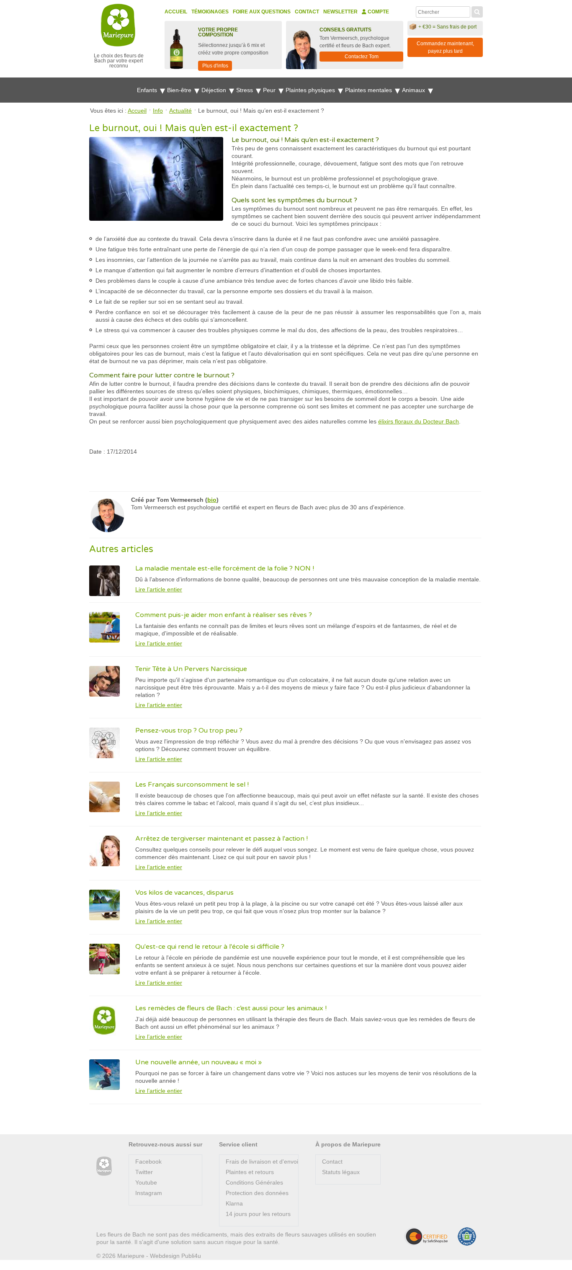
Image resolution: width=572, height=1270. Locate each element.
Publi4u (191, 1255)
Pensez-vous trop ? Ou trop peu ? (188, 730)
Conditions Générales (254, 1182)
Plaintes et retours (250, 1172)
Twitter (144, 1172)
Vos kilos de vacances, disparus (184, 892)
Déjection (214, 90)
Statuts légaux (341, 1172)
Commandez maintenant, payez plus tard (445, 47)
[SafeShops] (426, 1236)
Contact (307, 12)
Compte (377, 12)
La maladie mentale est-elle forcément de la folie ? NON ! (224, 568)
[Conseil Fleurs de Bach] (104, 1166)
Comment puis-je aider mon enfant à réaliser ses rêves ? (223, 615)
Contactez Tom (362, 56)
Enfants (148, 90)
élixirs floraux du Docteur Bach (418, 421)
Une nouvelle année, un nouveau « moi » (198, 1062)
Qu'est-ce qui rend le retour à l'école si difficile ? (209, 946)
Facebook (148, 1161)
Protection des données (257, 1193)
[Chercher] (477, 10)
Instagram (148, 1193)
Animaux (414, 90)
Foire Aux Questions (262, 12)
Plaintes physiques (311, 90)
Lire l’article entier (158, 589)
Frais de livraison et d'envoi (262, 1161)
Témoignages (210, 12)
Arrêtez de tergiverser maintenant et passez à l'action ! (221, 838)
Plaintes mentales (369, 90)
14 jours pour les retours (258, 1214)
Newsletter (340, 12)
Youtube (146, 1182)
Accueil (176, 12)
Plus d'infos (215, 66)
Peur (270, 90)
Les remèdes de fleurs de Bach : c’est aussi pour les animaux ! (231, 1008)
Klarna (234, 1203)
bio (211, 499)
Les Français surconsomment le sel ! (192, 784)
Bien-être (180, 90)
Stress (245, 90)
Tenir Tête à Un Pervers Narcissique (191, 669)
